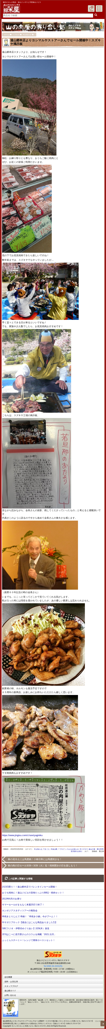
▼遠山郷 (54, 849)
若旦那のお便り (76, 851)
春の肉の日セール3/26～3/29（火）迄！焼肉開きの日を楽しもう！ (43, 865)
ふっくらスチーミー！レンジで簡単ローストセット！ (28, 940)
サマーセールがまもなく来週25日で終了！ (23, 904)
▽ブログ (61, 849)
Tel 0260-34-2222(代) (53, 966)
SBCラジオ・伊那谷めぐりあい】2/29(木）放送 (25, 928)
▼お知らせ (38, 849)
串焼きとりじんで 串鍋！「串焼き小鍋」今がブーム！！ (30, 916)
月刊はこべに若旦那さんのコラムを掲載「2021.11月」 (29, 934)
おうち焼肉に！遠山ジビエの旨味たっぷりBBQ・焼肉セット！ (33, 892)
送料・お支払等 (11, 981)
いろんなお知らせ (72, 849)
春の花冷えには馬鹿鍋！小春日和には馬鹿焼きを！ (35, 859)
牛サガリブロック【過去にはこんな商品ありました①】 (29, 922)
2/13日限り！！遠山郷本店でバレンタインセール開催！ (29, 887)
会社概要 (8, 977)
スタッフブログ (11, 986)
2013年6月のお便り (12, 899)
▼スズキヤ (84, 849)
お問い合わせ (10, 995)
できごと (46, 849)
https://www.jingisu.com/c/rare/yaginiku (22, 835)
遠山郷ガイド (10, 991)
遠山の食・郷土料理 (96, 849)
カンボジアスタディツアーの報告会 (19, 910)
